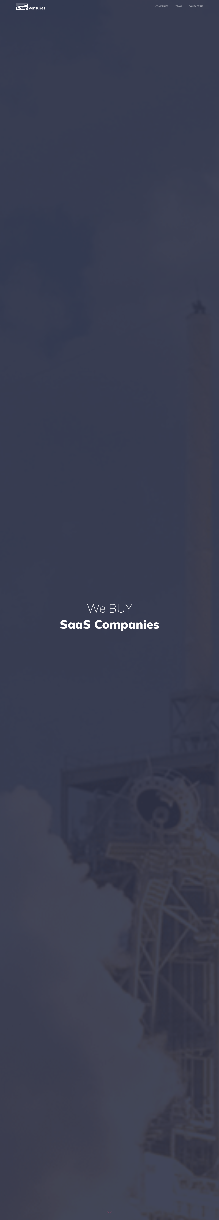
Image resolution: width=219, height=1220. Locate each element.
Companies (161, 6)
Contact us (196, 6)
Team (178, 6)
